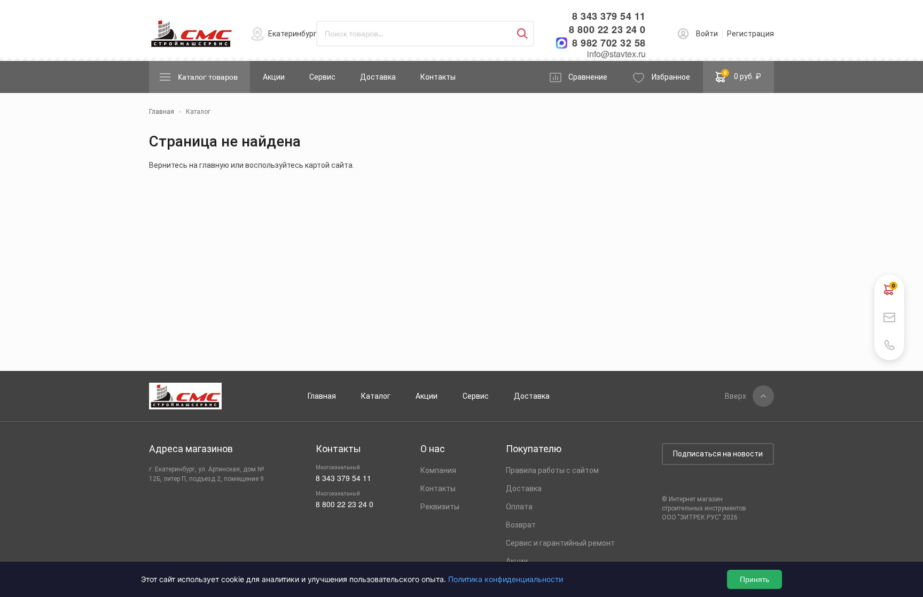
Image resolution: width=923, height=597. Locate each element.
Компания (438, 470)
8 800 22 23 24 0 (607, 29)
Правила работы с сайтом (552, 470)
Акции (274, 77)
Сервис (322, 77)
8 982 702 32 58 (609, 43)
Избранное (671, 77)
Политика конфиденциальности (505, 579)
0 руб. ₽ (743, 75)
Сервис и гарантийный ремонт (560, 543)
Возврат (521, 525)
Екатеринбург (292, 33)
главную (214, 165)
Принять (754, 579)
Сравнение (587, 77)
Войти (707, 33)
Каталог (375, 396)
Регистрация (750, 33)
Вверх (735, 396)
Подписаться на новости (718, 453)
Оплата (519, 506)
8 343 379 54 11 (609, 16)
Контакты (438, 77)
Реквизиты (439, 506)
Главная (322, 396)
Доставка (378, 77)
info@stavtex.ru (616, 54)
